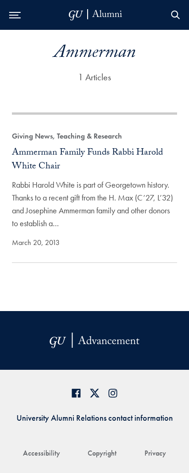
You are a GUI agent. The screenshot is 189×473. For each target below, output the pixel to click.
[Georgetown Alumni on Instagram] (113, 393)
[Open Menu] (15, 15)
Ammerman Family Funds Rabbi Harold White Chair (87, 160)
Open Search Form (175, 15)
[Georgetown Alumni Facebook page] (76, 393)
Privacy (155, 453)
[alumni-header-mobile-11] (95, 15)
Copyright (102, 453)
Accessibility (41, 453)
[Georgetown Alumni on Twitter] (94, 393)
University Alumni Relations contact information (95, 417)
